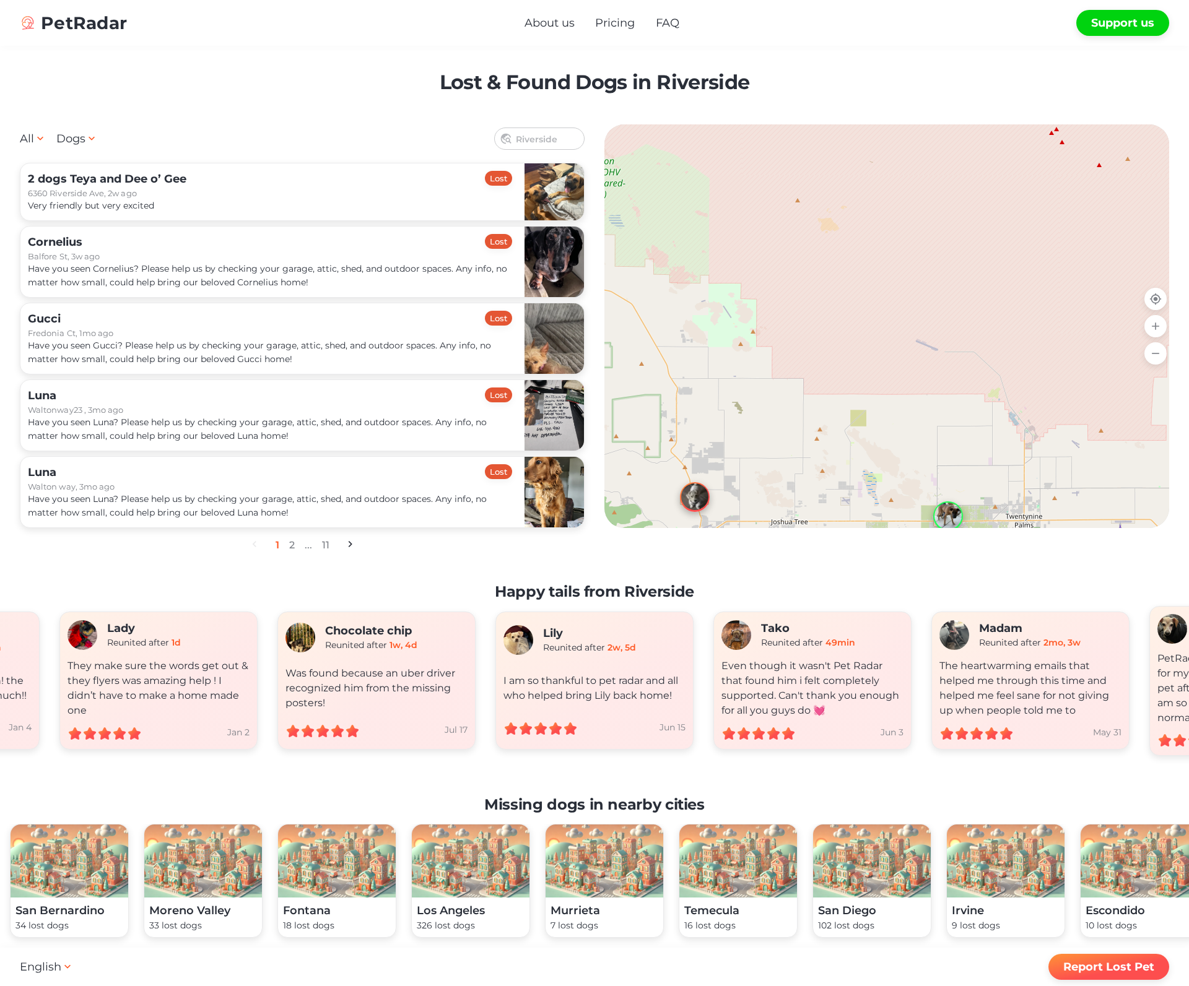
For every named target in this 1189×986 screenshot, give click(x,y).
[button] (937, 505)
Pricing (615, 23)
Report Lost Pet (1108, 967)
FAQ (667, 23)
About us (550, 23)
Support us (1122, 23)
